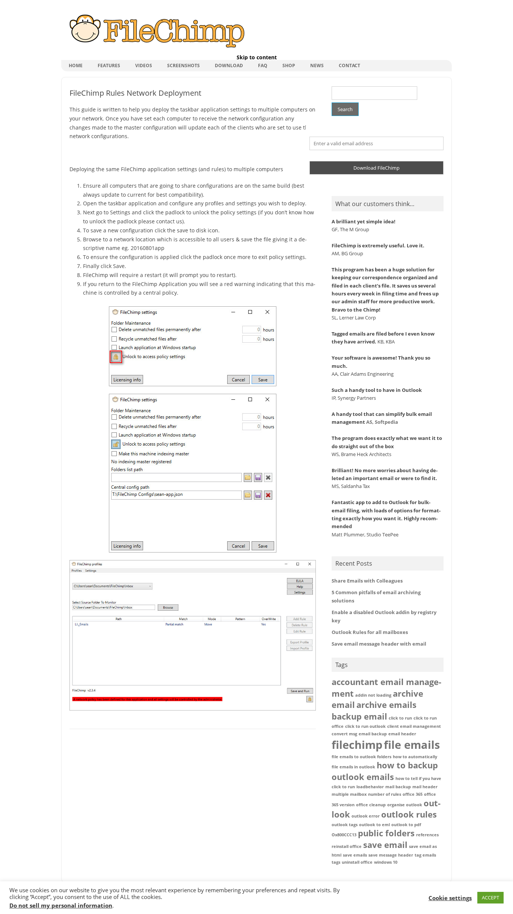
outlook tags (345, 824)
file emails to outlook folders (361, 756)
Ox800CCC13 (344, 834)
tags (336, 862)
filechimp (357, 744)
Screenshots (183, 65)
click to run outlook (365, 726)
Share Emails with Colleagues (367, 580)
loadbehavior (370, 786)
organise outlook (404, 804)
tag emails (425, 855)
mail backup (398, 786)
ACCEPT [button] (490, 897)
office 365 (412, 794)
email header (402, 733)
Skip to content (257, 57)
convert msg (344, 733)
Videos (143, 65)
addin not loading (373, 695)
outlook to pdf (406, 824)
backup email (359, 716)
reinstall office (347, 846)
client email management (414, 726)
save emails (355, 855)
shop (288, 65)
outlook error (366, 816)
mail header (425, 786)
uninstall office (357, 862)
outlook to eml (374, 824)
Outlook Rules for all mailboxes (370, 632)
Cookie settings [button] (450, 897)
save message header (390, 855)
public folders (386, 833)
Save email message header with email (379, 643)
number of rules (384, 794)
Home (76, 65)
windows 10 (385, 862)
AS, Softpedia (382, 422)
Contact (349, 65)
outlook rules (409, 814)
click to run (400, 718)
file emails (412, 744)
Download (229, 65)
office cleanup (371, 804)
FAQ (262, 65)
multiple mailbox (349, 794)
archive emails (386, 704)
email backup (373, 733)
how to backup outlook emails (385, 771)
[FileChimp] (156, 48)
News (317, 65)
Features (109, 65)
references (427, 834)
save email (385, 844)
